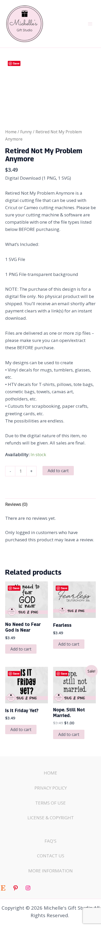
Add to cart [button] (20, 649)
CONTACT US (50, 856)
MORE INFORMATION (50, 871)
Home (11, 132)
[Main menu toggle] (90, 24)
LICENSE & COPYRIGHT (50, 818)
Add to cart (58, 470)
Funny (26, 132)
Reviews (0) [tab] (16, 504)
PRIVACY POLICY (50, 788)
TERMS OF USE (50, 803)
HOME (50, 773)
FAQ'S (50, 841)
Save (16, 63)
